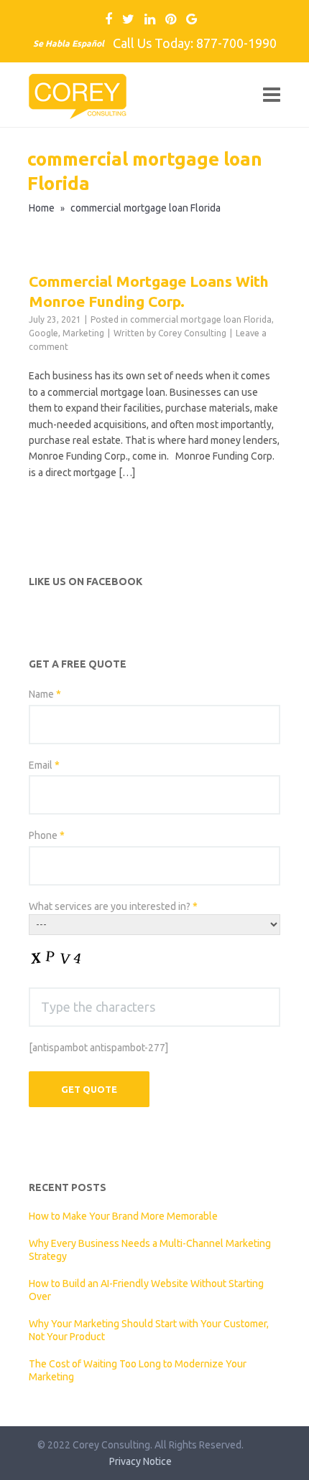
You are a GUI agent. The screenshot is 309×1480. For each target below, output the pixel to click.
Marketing (83, 333)
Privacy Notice (140, 1461)
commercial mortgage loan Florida (201, 319)
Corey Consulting (192, 333)
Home (42, 208)
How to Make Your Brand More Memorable (123, 1216)
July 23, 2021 (55, 319)
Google (43, 333)
